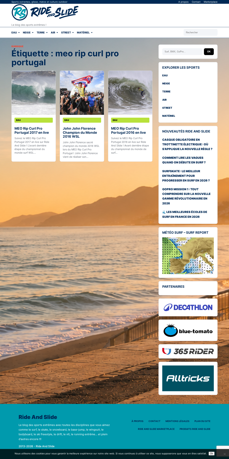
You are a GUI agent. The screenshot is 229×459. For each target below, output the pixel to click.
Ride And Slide (38, 417)
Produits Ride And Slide (195, 429)
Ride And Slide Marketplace (156, 429)
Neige (27, 32)
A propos (183, 1)
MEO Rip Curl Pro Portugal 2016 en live (128, 130)
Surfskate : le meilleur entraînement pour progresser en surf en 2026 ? (186, 175)
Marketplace (211, 1)
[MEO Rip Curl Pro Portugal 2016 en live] (130, 93)
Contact (196, 1)
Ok (211, 453)
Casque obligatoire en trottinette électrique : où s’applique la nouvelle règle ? (187, 144)
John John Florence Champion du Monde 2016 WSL (80, 132)
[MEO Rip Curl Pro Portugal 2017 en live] (34, 93)
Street (66, 32)
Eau (14, 32)
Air (53, 32)
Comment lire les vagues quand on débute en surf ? (184, 160)
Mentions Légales (177, 421)
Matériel (83, 32)
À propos (137, 421)
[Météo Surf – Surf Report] (188, 255)
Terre (41, 32)
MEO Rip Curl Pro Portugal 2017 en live (31, 130)
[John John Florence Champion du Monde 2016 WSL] (82, 93)
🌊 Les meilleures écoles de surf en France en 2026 (184, 214)
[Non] (224, 454)
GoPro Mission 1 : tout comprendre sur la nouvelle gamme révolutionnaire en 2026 (186, 196)
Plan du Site (202, 421)
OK (209, 51)
